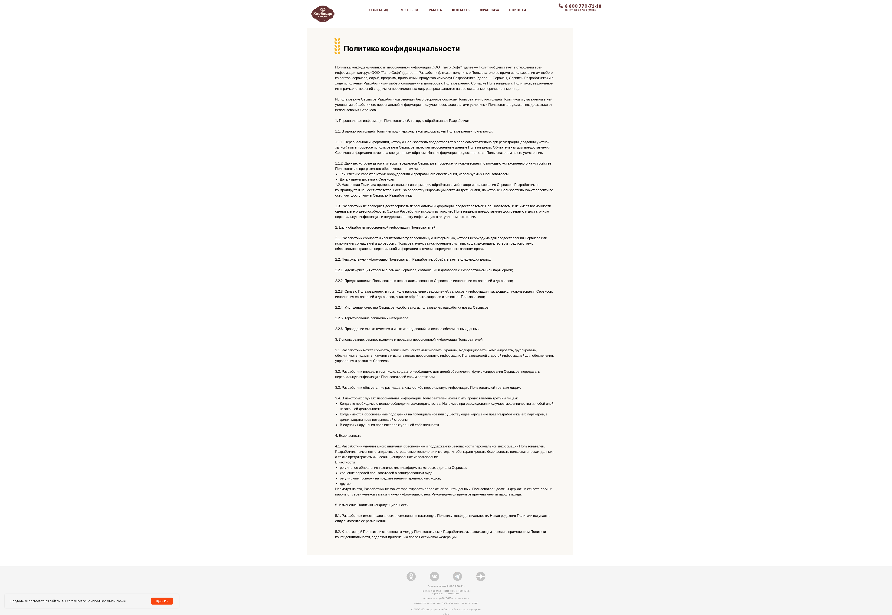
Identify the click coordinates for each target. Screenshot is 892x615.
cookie (121, 601)
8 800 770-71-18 (583, 6)
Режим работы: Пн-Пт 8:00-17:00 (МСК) (446, 590)
